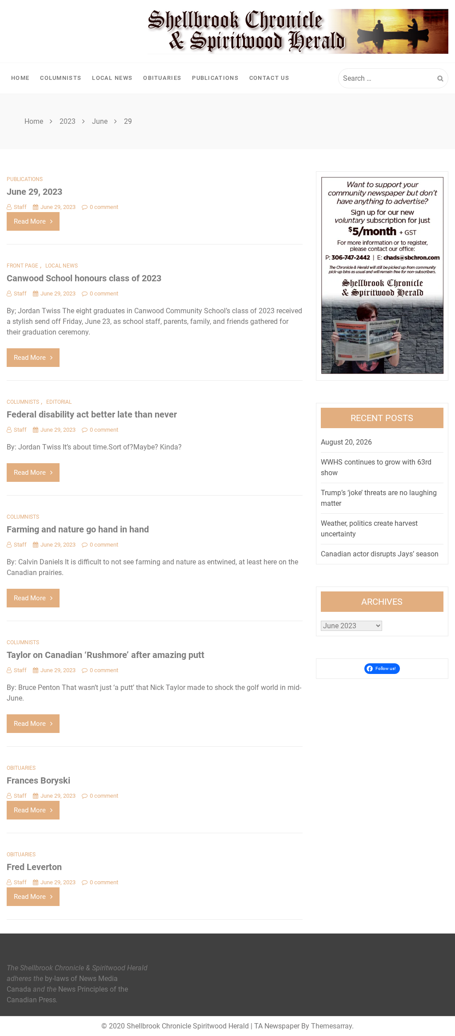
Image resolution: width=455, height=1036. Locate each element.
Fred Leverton (34, 867)
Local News (112, 78)
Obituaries (162, 78)
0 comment (104, 207)
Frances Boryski (38, 780)
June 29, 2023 (34, 191)
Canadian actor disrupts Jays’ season (380, 554)
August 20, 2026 (346, 442)
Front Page (22, 265)
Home (20, 78)
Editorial (59, 402)
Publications (215, 78)
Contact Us (269, 78)
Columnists (60, 78)
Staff (20, 207)
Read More (30, 221)
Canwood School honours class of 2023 (84, 278)
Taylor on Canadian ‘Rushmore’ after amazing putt (105, 655)
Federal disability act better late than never (92, 414)
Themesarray (331, 1026)
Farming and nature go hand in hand (78, 529)
